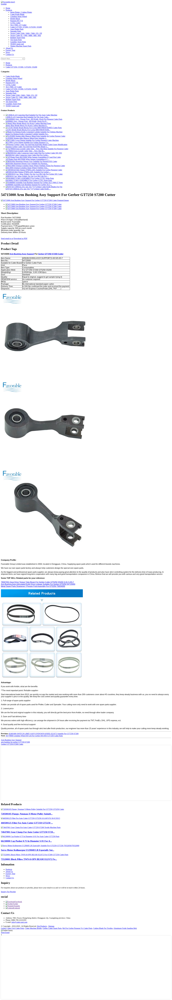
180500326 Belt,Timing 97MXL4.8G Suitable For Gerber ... (28, 172)
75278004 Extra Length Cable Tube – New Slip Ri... (25, 151)
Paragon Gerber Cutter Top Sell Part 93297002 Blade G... (27, 147)
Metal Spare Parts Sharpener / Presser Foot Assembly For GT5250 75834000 (33, 586)
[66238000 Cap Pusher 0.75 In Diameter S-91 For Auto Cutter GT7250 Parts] (30, 836)
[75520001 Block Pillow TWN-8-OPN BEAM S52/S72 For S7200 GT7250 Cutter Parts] (34, 855)
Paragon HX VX (16, 21)
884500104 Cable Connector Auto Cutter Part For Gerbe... (27, 155)
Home (8, 8)
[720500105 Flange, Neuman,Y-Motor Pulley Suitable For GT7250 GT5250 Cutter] (32, 809)
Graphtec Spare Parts (18, 42)
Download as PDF (20, 238)
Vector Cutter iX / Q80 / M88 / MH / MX (25, 35)
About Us (9, 48)
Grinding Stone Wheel (18, 16)
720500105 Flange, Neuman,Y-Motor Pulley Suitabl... (27, 814)
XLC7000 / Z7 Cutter (18, 25)
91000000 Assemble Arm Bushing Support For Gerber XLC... (29, 185)
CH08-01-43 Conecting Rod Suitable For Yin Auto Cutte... (27, 117)
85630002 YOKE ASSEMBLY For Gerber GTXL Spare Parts (29, 180)
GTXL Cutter (15, 23)
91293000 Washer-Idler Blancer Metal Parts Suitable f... (26, 138)
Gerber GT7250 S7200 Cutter (50, 254)
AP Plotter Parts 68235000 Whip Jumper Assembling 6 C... (27, 159)
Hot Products (42, 926)
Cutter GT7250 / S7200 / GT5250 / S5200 (26, 27)
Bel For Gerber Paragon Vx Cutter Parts (77, 928)
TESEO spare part (17, 44)
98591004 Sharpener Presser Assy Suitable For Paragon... (27, 164)
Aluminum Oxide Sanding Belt (125, 928)
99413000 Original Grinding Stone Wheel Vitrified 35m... (27, 168)
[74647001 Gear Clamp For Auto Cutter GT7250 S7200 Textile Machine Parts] (30, 827)
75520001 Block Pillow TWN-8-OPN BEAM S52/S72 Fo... (29, 859)
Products (9, 10)
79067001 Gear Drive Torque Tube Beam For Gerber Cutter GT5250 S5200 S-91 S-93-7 (37, 582)
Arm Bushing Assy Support (22, 254)
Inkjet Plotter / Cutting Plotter (21, 12)
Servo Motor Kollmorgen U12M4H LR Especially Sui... (27, 850)
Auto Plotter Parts (16, 29)
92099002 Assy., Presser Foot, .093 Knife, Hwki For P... (26, 121)
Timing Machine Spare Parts (20, 46)
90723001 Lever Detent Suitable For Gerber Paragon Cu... (27, 142)
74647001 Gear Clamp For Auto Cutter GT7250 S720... (28, 832)
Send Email (5, 933)
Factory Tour (10, 50)
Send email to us (7, 238)
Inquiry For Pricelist (8, 892)
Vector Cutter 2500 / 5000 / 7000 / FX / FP (26, 33)
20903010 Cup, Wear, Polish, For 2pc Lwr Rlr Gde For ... (27, 176)
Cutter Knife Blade (17, 14)
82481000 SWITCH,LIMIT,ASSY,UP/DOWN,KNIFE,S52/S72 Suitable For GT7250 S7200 (44, 734)
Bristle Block (15, 19)
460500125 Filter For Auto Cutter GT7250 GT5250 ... (27, 823)
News (8, 52)
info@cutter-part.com (19, 922)
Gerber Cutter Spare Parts (52, 928)
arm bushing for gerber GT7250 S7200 (15, 742)
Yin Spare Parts (16, 40)
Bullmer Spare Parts (17, 38)
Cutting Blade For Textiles (103, 928)
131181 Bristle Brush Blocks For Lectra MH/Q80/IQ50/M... (28, 130)
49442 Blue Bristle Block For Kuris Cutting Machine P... (27, 126)
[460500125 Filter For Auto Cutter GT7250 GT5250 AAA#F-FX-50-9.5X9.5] (30, 818)
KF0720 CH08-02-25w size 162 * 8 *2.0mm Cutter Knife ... (28, 189)
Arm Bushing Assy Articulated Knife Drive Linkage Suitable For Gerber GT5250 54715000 (38, 584)
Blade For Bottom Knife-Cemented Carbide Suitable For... (27, 134)
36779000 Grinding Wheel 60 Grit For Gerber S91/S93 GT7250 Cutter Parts (34, 736)
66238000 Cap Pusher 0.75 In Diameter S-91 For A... (26, 841)
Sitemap (51, 926)
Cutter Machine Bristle (33, 928)
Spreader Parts (15, 31)
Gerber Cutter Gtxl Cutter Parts (12, 928)
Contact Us (10, 54)
